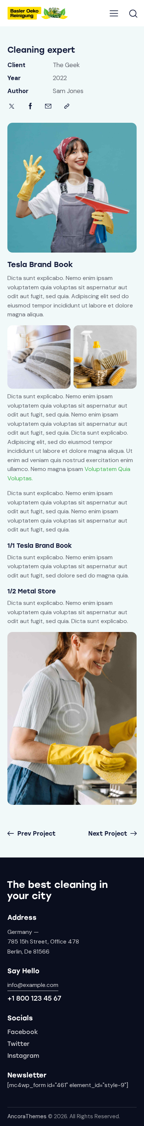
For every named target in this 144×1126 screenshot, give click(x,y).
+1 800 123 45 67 (34, 998)
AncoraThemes (27, 1116)
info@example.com (32, 985)
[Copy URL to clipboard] (66, 106)
